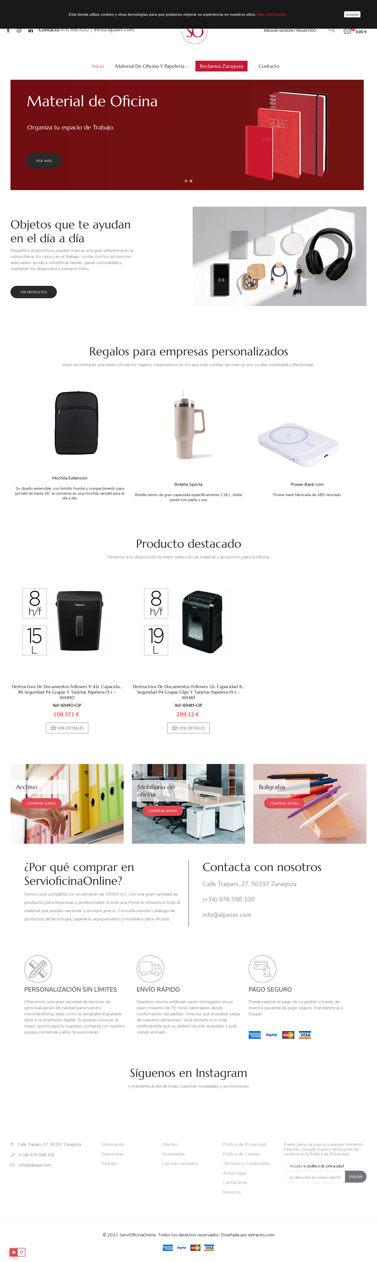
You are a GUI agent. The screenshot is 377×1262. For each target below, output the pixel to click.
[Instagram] (19, 31)
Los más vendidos (180, 1163)
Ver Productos (33, 292)
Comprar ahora (41, 803)
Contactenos (235, 1182)
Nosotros (232, 1192)
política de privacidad (325, 1166)
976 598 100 (75, 29)
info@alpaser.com (114, 29)
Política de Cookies (241, 1154)
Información (113, 1144)
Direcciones (113, 1154)
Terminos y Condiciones (246, 1163)
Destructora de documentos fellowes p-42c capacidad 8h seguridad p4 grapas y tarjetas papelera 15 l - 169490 (67, 692)
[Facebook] (8, 31)
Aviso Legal (234, 1173)
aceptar (352, 14)
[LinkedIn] (30, 31)
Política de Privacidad (244, 1144)
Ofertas (169, 1144)
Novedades (173, 1154)
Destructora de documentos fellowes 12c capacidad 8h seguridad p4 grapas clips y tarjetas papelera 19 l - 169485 (188, 692)
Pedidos (110, 1163)
